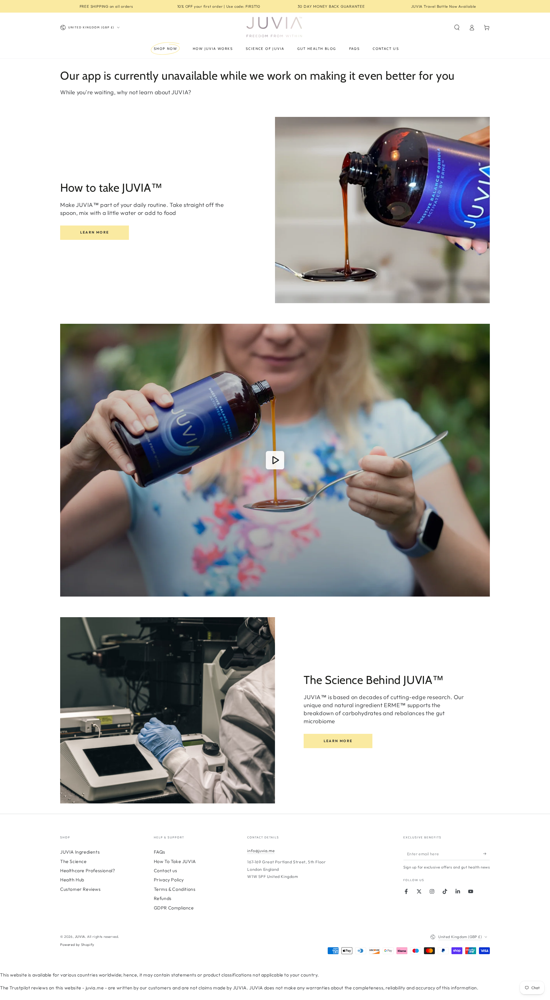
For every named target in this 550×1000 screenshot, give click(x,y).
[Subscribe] (486, 853)
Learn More (94, 232)
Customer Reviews (80, 889)
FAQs (159, 852)
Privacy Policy (169, 880)
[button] (456, 27)
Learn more (338, 741)
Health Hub (72, 880)
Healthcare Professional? (87, 870)
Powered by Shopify (77, 944)
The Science (73, 861)
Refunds (163, 898)
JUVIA (80, 936)
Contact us (165, 870)
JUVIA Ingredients (80, 852)
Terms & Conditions (175, 889)
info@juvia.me (261, 850)
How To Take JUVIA (175, 861)
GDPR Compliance (174, 908)
